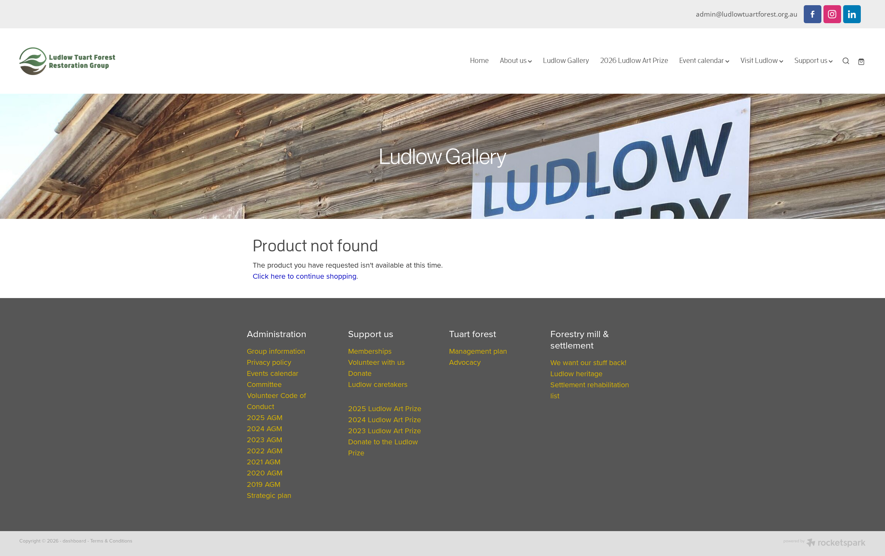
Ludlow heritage (576, 373)
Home (479, 60)
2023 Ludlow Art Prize (384, 430)
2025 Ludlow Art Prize (384, 408)
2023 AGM (264, 439)
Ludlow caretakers (378, 384)
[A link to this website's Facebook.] (812, 14)
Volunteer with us (376, 362)
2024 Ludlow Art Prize (384, 419)
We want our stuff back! (588, 362)
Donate (360, 373)
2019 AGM (263, 484)
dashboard (74, 540)
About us (514, 60)
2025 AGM (264, 417)
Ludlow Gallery (566, 60)
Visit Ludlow (759, 60)
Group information (276, 351)
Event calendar (702, 60)
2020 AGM (264, 472)
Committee (264, 384)
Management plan (478, 351)
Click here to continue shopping (304, 276)
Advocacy (465, 362)
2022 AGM (264, 450)
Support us (811, 60)
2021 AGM (263, 461)
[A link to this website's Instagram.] (832, 14)
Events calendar (272, 373)
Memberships (370, 351)
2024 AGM (264, 428)
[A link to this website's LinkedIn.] (852, 14)
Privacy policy (269, 362)
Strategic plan (269, 495)
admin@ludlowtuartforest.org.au (747, 14)
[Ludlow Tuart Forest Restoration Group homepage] (104, 61)
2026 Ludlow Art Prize (634, 60)
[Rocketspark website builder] (824, 543)
